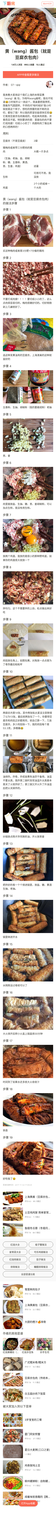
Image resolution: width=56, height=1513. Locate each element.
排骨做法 (15, 1266)
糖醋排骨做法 (41, 1266)
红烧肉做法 (15, 1259)
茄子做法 (41, 1259)
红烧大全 (15, 1244)
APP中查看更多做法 (28, 74)
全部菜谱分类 (28, 1274)
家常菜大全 (15, 1252)
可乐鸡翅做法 (41, 1252)
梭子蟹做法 (41, 1244)
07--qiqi (15, 84)
